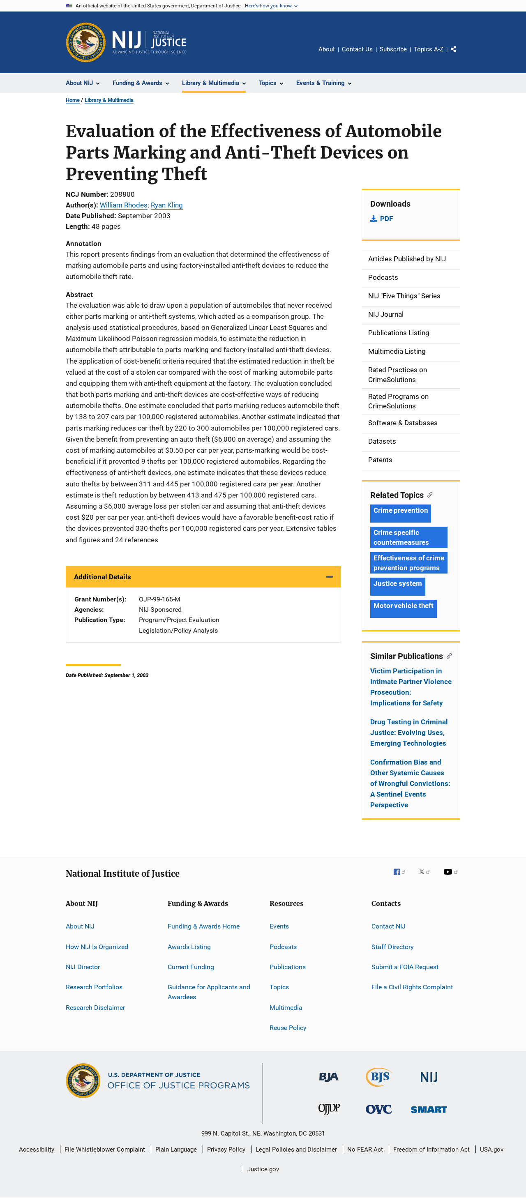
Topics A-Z (428, 49)
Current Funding (191, 967)
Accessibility (36, 1149)
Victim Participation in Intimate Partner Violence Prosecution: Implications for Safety (411, 687)
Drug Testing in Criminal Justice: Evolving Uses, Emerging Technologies (409, 732)
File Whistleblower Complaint (105, 1149)
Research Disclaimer (95, 1007)
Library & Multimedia (109, 100)
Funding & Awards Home (204, 926)
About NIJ (80, 926)
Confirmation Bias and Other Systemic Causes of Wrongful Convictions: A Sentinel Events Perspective (410, 783)
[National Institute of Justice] (429, 1083)
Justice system (398, 583)
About (326, 49)
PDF (386, 218)
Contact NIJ (388, 926)
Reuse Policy (288, 1028)
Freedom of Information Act (431, 1149)
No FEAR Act (365, 1149)
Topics (279, 987)
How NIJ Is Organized (97, 946)
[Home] (149, 42)
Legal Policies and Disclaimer (296, 1149)
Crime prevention (401, 510)
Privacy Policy (226, 1149)
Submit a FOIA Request (404, 967)
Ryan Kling (167, 205)
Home (73, 100)
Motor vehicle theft (404, 605)
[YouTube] (452, 878)
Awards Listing (189, 946)
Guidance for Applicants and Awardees (209, 992)
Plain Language (176, 1149)
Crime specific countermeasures (401, 537)
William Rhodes (124, 205)
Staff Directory (392, 946)
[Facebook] (403, 878)
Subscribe (393, 49)
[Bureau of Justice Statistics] (379, 1088)
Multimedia (286, 1007)
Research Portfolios (94, 987)
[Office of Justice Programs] (86, 42)
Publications (288, 967)
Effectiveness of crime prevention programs (409, 563)
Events (279, 926)
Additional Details (102, 577)
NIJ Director (83, 967)
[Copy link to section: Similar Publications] (447, 655)
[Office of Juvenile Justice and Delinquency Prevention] (329, 1116)
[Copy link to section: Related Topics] (428, 494)
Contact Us (357, 49)
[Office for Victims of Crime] (379, 1115)
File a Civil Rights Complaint (412, 987)
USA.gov (491, 1149)
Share (460, 55)
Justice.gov (263, 1169)
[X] (427, 878)
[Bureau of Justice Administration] (329, 1083)
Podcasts (283, 946)
